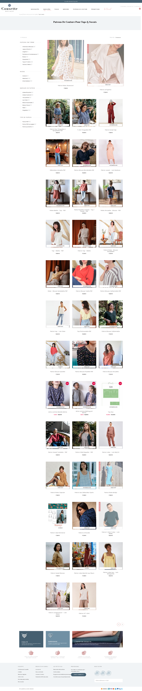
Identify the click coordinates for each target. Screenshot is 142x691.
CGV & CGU (21, 676)
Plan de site (21, 681)
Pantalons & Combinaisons (31, 54)
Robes (25, 57)
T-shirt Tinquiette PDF (84, 130)
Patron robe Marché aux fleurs (84, 573)
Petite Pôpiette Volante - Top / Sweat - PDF (84, 210)
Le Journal (107, 9)
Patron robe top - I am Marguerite (110, 573)
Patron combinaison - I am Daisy (58, 613)
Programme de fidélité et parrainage (62, 674)
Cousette (21, 666)
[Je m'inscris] (121, 680)
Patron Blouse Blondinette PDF (84, 170)
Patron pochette (28, 127)
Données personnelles (23, 679)
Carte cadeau (56, 672)
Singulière (47, 10)
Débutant (26, 78)
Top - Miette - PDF (58, 251)
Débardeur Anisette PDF (57, 170)
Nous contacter (39, 672)
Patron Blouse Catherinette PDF (110, 291)
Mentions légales (22, 674)
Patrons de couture (80, 9)
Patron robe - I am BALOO (110, 452)
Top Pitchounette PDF (84, 331)
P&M (24, 107)
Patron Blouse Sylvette (57, 371)
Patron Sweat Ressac (58, 573)
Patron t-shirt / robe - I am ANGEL (111, 532)
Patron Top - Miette (84, 251)
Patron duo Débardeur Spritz (84, 492)
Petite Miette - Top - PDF (58, 210)
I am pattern (27, 97)
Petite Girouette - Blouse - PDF (111, 210)
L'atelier (20, 672)
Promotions (95, 9)
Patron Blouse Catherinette (111, 331)
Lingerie (25, 52)
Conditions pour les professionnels (61, 676)
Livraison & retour (40, 674)
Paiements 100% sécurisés (42, 676)
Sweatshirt (26, 59)
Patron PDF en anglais (29, 124)
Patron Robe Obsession (66, 85)
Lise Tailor (26, 100)
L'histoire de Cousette (23, 669)
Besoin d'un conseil (42, 666)
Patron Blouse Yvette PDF (84, 291)
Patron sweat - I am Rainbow (110, 170)
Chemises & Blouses (29, 46)
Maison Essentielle (28, 102)
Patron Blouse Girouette (111, 371)
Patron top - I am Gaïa (57, 331)
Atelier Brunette (28, 92)
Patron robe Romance (57, 533)
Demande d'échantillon (59, 669)
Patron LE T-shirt (84, 613)
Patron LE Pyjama (105, 89)
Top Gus (110, 412)
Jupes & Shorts (27, 49)
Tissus (56, 9)
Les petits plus (57, 666)
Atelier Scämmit (28, 95)
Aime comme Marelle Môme (57, 412)
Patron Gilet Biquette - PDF (84, 452)
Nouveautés (35, 9)
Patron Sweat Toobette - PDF (57, 452)
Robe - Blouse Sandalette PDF (58, 291)
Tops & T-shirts (28, 62)
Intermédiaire (27, 81)
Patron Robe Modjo (110, 492)
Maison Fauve (27, 105)
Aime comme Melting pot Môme (84, 412)
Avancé (25, 76)
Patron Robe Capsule (58, 492)
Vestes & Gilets (27, 64)
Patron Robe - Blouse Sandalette (111, 250)
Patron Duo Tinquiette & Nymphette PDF (58, 130)
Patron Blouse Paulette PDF (84, 371)
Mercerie (66, 9)
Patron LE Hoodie (84, 533)
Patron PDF (27, 121)
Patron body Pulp (110, 130)
